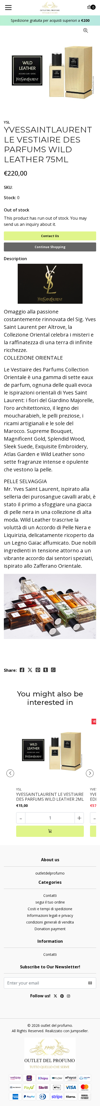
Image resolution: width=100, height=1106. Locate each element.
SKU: (8, 187)
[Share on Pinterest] (38, 670)
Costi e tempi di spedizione (50, 908)
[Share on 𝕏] (30, 670)
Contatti (50, 895)
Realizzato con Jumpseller (66, 1030)
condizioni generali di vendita (50, 922)
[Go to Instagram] (68, 996)
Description (15, 258)
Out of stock (16, 210)
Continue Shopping (50, 247)
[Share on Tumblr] (45, 670)
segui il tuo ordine (50, 902)
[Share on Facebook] (22, 670)
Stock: (10, 197)
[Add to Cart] (50, 831)
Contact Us (50, 236)
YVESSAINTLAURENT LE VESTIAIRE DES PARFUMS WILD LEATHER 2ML (50, 797)
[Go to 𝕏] (55, 996)
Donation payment (50, 928)
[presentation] (10, 773)
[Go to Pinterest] (62, 996)
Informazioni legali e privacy (50, 915)
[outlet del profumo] (50, 7)
